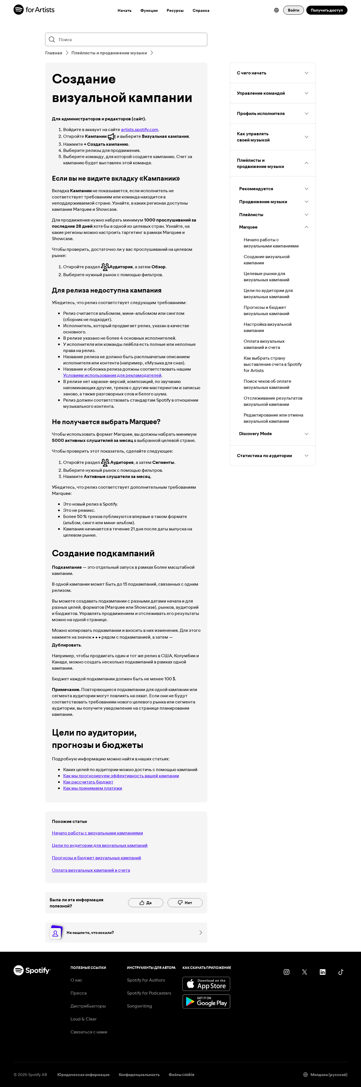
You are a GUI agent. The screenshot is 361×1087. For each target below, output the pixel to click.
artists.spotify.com (139, 129)
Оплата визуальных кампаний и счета (91, 870)
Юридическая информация (83, 1074)
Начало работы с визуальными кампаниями (97, 833)
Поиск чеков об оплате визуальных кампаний (267, 384)
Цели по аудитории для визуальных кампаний (100, 845)
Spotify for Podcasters (149, 993)
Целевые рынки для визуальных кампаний (266, 276)
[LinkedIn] (322, 972)
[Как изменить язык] (276, 10)
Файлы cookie (181, 1074)
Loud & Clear (84, 1019)
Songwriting (139, 1006)
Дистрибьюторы (88, 1006)
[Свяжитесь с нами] (199, 932)
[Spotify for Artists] (34, 10)
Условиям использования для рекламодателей (112, 375)
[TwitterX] (304, 972)
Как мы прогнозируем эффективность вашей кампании (121, 775)
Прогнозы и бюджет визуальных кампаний (96, 857)
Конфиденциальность (139, 1074)
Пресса (79, 993)
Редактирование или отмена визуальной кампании (273, 418)
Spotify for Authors (146, 980)
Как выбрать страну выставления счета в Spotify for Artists (273, 364)
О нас (76, 980)
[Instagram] (286, 972)
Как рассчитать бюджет (88, 782)
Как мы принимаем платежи (92, 788)
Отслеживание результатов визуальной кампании (273, 401)
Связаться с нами (89, 1032)
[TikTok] (340, 972)
